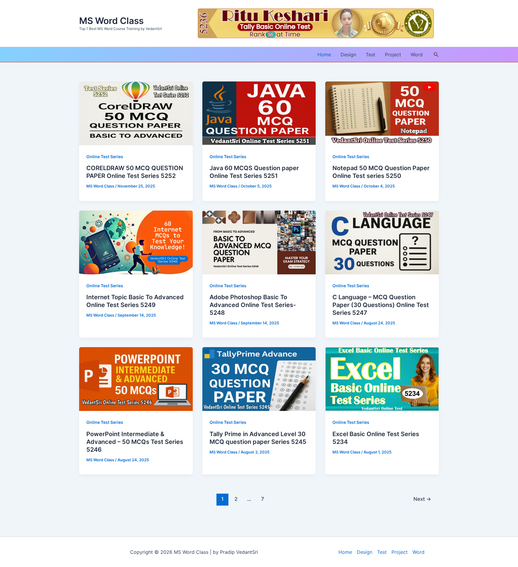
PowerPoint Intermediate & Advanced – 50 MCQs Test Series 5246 (134, 441)
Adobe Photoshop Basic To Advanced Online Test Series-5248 (253, 305)
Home (324, 55)
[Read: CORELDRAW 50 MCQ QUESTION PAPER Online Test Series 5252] (136, 113)
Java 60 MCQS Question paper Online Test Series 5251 (254, 171)
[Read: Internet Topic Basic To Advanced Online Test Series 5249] (136, 242)
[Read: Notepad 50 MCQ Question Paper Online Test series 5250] (382, 113)
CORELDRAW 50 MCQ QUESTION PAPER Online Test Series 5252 (134, 171)
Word (417, 55)
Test (370, 55)
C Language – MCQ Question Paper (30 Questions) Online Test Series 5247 (380, 305)
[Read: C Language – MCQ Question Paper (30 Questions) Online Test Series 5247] (382, 242)
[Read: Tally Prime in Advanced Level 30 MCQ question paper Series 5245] (259, 379)
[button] (436, 54)
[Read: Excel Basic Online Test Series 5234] (382, 379)
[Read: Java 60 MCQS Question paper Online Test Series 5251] (259, 113)
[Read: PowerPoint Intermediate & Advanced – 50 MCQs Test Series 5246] (136, 379)
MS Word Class (111, 20)
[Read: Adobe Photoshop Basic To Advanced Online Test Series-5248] (259, 242)
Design (348, 55)
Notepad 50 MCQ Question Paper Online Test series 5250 (381, 171)
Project (393, 55)
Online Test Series (104, 156)
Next (422, 499)
